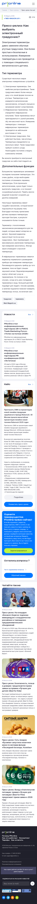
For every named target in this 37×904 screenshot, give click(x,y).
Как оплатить (17, 840)
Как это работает (10, 838)
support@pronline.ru (13, 856)
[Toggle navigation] (33, 3)
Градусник (7, 299)
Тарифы (6, 840)
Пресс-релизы (14, 10)
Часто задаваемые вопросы (14, 569)
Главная (4, 10)
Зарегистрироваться (18, 551)
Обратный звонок (18, 575)
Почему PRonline (9, 836)
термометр (20, 299)
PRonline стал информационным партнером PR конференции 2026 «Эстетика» (14, 356)
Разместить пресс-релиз (18, 504)
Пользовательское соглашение (11, 864)
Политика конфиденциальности (11, 862)
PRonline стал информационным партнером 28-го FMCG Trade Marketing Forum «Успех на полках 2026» (16, 329)
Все (29, 314)
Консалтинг (24, 838)
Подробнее (18, 497)
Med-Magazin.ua (10, 303)
